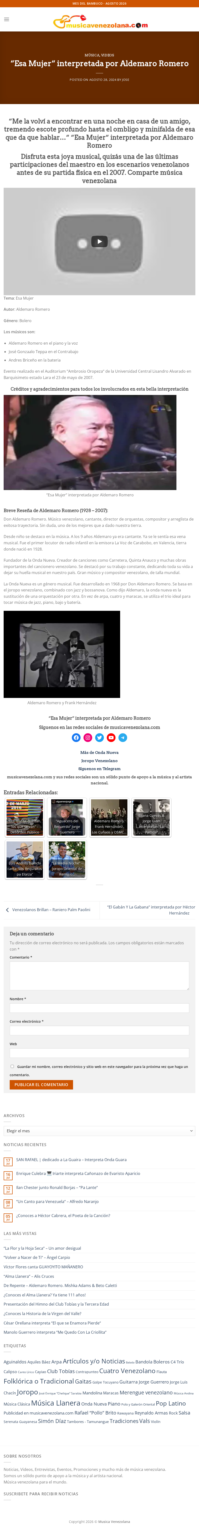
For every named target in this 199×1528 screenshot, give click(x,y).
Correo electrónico (27, 1021)
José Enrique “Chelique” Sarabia (60, 1393)
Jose (125, 79)
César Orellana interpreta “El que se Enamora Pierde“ (52, 1323)
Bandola (143, 1362)
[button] (6, 19)
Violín (155, 1421)
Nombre (18, 999)
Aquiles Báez (38, 1362)
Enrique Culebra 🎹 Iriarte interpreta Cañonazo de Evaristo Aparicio (78, 1173)
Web (13, 1044)
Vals (144, 1421)
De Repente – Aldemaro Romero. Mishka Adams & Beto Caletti (60, 1285)
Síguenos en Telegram (99, 768)
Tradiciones (124, 1421)
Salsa (184, 1412)
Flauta (162, 1371)
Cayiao (40, 1371)
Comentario (21, 957)
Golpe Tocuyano (105, 1382)
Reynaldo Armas (151, 1413)
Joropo (27, 1391)
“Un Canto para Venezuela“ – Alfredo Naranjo (57, 1201)
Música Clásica (17, 1404)
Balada (130, 1362)
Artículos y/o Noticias (94, 1361)
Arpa (56, 1362)
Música (92, 55)
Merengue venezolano (146, 1392)
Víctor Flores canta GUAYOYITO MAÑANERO (43, 1267)
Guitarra (128, 1382)
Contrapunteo (87, 1371)
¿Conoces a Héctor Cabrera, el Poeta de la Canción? (63, 1215)
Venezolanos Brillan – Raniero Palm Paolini (50, 910)
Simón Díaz (52, 1421)
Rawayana (125, 1413)
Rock (173, 1413)
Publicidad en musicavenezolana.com (39, 1413)
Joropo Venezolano (99, 760)
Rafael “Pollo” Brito (95, 1412)
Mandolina (92, 1393)
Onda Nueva (94, 1404)
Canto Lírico (26, 1372)
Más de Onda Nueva (99, 752)
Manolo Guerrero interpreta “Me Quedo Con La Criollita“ (55, 1332)
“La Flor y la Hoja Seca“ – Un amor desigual (42, 1248)
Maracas (111, 1393)
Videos (107, 55)
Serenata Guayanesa (20, 1421)
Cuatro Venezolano (127, 1371)
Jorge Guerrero (154, 1382)
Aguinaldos (15, 1362)
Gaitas (83, 1381)
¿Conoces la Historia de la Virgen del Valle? (42, 1313)
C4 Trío (177, 1362)
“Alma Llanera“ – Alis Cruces (29, 1276)
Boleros (161, 1362)
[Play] (99, 241)
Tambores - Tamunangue (88, 1421)
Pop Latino (171, 1403)
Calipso (10, 1371)
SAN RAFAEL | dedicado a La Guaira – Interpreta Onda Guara (71, 1159)
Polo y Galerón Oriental (138, 1404)
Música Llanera (55, 1403)
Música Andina (184, 1393)
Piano (114, 1403)
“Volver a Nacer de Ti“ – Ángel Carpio (37, 1257)
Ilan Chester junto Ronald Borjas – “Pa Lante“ (57, 1187)
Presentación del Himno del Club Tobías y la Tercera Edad (56, 1304)
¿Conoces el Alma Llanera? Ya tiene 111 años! (45, 1295)
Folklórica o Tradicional (39, 1381)
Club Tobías (61, 1371)
